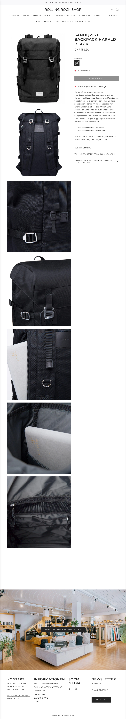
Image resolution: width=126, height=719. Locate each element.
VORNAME (97, 683)
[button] (96, 148)
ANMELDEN (101, 700)
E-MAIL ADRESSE (100, 690)
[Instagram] (75, 688)
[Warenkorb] (117, 9)
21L (76, 63)
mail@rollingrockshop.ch (18, 695)
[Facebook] (69, 688)
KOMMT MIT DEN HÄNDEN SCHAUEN (63, 629)
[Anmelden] (112, 9)
